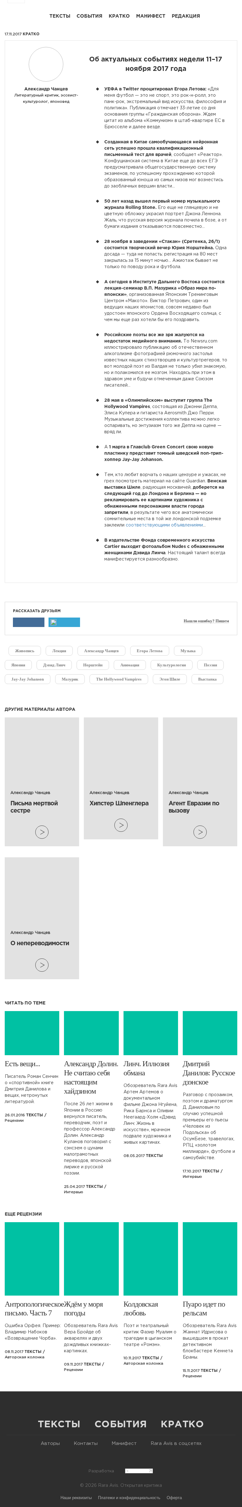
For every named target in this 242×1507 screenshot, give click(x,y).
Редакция (186, 16)
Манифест (150, 16)
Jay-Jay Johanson (27, 679)
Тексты (59, 16)
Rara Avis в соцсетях (176, 1443)
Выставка (207, 679)
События (89, 16)
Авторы (50, 1443)
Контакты (86, 1443)
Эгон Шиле (169, 679)
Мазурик (70, 679)
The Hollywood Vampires (118, 679)
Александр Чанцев (101, 650)
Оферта (174, 1497)
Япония (18, 665)
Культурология (171, 665)
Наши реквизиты (76, 1497)
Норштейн (92, 665)
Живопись (24, 650)
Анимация (129, 665)
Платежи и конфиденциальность (129, 1497)
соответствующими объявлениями (164, 525)
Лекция (59, 650)
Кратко (119, 16)
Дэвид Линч (54, 665)
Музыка (188, 650)
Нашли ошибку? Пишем (206, 621)
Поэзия (210, 665)
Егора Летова (150, 650)
